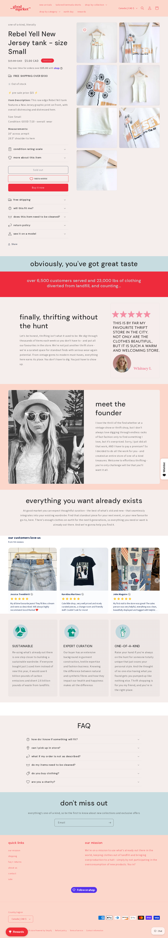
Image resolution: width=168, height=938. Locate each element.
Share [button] (14, 244)
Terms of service (76, 930)
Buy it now (38, 187)
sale (10, 879)
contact (12, 873)
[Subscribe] (109, 823)
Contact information (94, 930)
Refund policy (61, 930)
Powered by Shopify (43, 930)
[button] (96, 4)
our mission (14, 850)
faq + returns (14, 861)
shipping (12, 856)
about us (12, 867)
